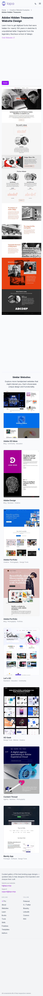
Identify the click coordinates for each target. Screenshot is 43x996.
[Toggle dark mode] (36, 4)
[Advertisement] (21, 343)
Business (11, 503)
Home (4, 10)
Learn (4, 912)
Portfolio (20, 621)
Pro (5, 901)
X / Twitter (27, 905)
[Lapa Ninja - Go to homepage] (8, 3)
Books (4, 915)
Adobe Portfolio (10, 560)
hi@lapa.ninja (6, 886)
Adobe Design (10, 500)
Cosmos (26, 915)
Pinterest (26, 901)
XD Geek (7, 737)
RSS (24, 919)
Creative (17, 503)
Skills (3, 922)
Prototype (7, 859)
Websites (5, 908)
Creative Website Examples (20, 10)
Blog (5, 443)
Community (11, 443)
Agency (6, 799)
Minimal (15, 740)
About (4, 905)
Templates (5, 929)
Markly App (8, 856)
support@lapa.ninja (9, 892)
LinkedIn (26, 912)
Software (14, 859)
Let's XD (7, 678)
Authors (4, 933)
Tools (4, 919)
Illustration (7, 681)
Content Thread (10, 797)
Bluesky (26, 908)
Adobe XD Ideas (11, 441)
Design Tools (24, 562)
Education (19, 443)
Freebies (5, 926)
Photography (14, 562)
